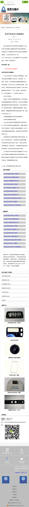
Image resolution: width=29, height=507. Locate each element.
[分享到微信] (9, 467)
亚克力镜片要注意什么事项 (11, 226)
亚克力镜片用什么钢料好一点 (11, 229)
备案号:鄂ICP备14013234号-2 (14, 502)
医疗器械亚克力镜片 (6, 284)
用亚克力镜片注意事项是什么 (11, 236)
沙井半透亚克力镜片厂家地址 (11, 215)
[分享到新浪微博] (7, 467)
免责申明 (14, 489)
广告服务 (14, 494)
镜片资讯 (17, 27)
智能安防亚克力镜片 (6, 288)
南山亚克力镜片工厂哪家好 (11, 243)
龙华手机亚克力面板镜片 (11, 68)
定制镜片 (4, 300)
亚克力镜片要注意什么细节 (11, 233)
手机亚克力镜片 (5, 292)
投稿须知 (14, 497)
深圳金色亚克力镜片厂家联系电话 (12, 246)
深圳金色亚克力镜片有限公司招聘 (12, 239)
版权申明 (14, 491)
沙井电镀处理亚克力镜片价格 (13, 166)
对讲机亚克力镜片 (6, 296)
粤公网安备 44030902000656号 (16, 505)
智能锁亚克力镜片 (6, 280)
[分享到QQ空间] (4, 467)
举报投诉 (14, 486)
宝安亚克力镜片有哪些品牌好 (11, 219)
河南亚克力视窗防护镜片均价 (11, 222)
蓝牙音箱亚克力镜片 (6, 276)
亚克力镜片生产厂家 (10, 27)
